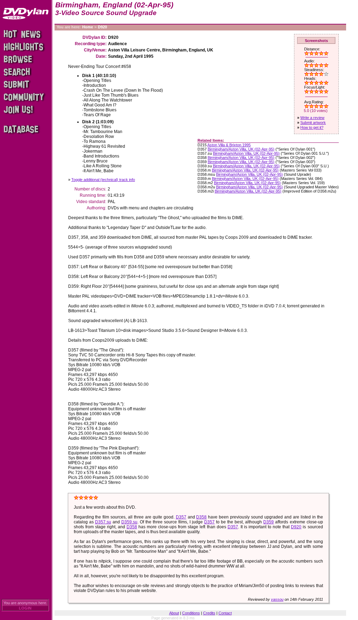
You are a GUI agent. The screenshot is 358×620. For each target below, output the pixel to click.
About (174, 613)
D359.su (129, 522)
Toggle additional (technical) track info (103, 179)
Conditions (191, 613)
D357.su (103, 522)
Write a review (312, 118)
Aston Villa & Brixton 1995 (229, 145)
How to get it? (311, 127)
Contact (225, 613)
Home (87, 27)
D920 (102, 27)
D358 (201, 517)
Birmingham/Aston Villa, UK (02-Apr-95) (241, 149)
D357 (181, 517)
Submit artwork (313, 122)
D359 (268, 522)
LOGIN (25, 608)
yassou (277, 599)
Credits (209, 613)
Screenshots (316, 41)
